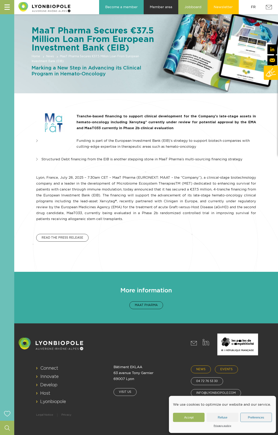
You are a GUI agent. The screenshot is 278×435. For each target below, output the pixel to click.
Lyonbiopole (53, 401)
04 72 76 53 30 (207, 381)
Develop (48, 385)
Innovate (49, 376)
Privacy (66, 415)
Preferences (256, 417)
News (50, 56)
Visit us (125, 392)
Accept (189, 417)
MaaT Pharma (146, 305)
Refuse (222, 417)
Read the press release (62, 237)
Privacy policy (222, 425)
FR (253, 7)
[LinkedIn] (272, 49)
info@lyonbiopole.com (216, 393)
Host (45, 393)
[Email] (272, 60)
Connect (49, 368)
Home (36, 56)
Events (226, 369)
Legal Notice (44, 415)
